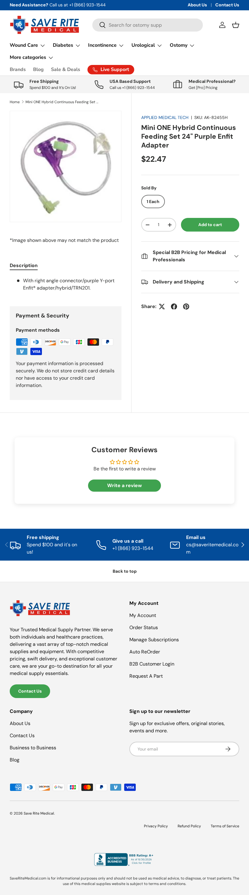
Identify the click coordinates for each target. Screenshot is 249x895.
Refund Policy (189, 826)
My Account (142, 615)
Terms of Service (225, 826)
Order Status (143, 627)
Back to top (125, 571)
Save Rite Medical (39, 813)
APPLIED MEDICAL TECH (165, 117)
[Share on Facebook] (174, 306)
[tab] (24, 265)
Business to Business (33, 747)
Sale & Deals (65, 69)
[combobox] (147, 25)
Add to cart (210, 224)
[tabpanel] (65, 284)
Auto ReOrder (144, 652)
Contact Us (227, 5)
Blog (38, 69)
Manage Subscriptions (154, 639)
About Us (197, 5)
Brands (18, 69)
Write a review (124, 485)
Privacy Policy (156, 826)
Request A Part (146, 676)
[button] (235, 25)
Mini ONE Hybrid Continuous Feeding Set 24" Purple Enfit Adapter (62, 102)
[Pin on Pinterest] (186, 306)
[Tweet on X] (162, 306)
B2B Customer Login (151, 664)
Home (15, 102)
